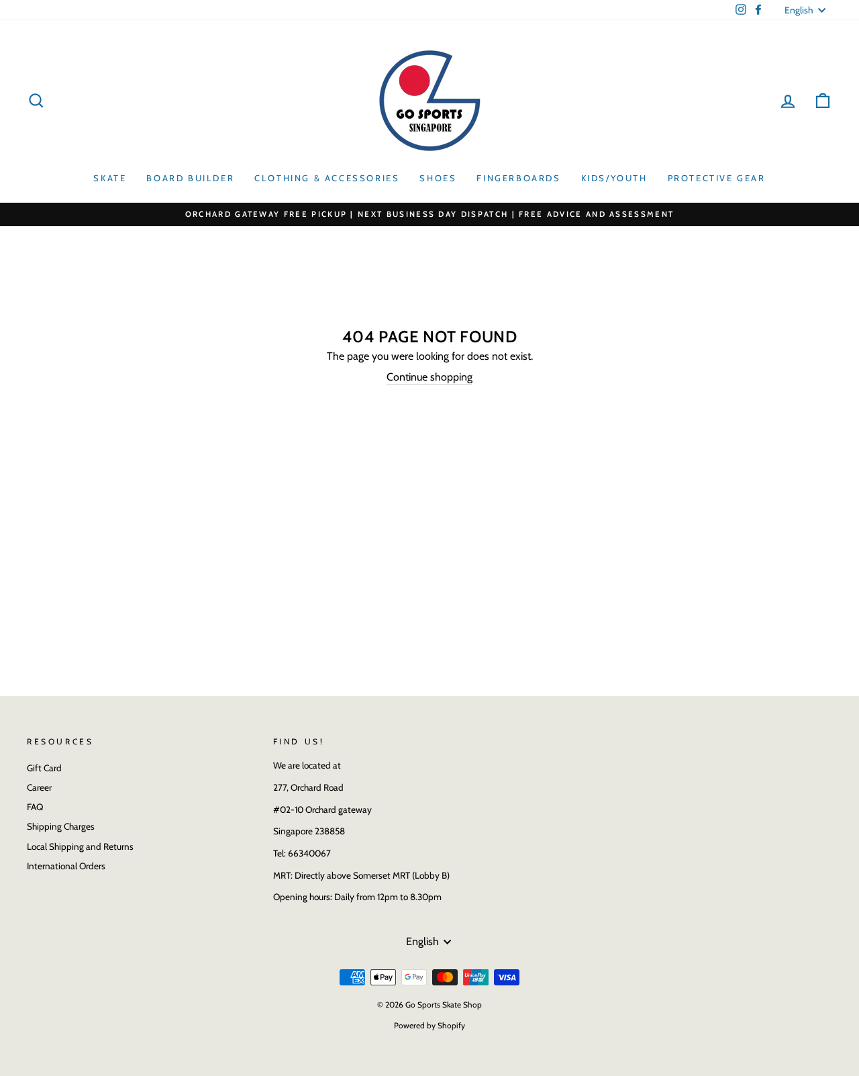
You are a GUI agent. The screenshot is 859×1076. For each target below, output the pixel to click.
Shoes (437, 178)
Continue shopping (429, 377)
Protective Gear (717, 178)
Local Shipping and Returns (80, 846)
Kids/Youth (614, 178)
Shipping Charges (61, 826)
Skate (109, 178)
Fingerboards (518, 178)
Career (39, 787)
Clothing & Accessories (326, 178)
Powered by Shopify (429, 1025)
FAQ (35, 806)
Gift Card (44, 768)
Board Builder (190, 178)
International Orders (66, 866)
